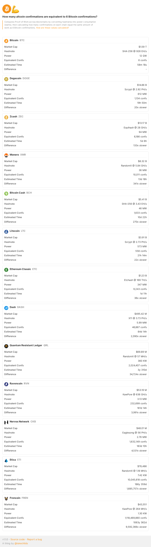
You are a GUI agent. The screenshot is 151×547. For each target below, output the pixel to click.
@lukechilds (21, 543)
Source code (17, 539)
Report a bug (34, 539)
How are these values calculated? (52, 28)
